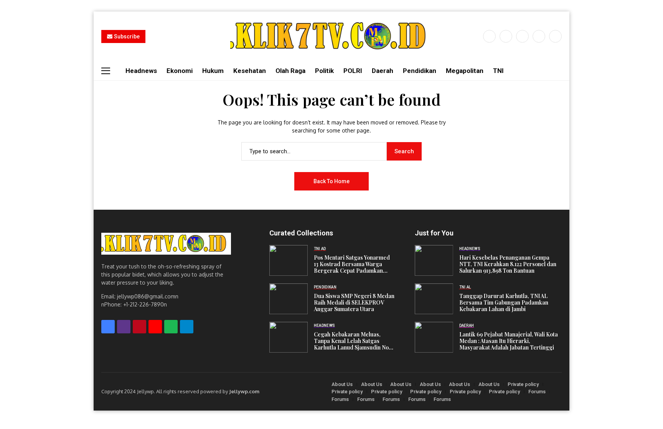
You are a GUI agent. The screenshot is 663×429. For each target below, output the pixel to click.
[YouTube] (555, 36)
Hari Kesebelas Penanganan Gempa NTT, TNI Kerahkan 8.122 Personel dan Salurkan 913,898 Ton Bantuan (507, 264)
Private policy (523, 384)
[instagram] (522, 36)
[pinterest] (539, 36)
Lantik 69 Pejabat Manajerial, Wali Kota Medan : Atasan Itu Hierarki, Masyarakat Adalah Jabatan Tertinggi (508, 341)
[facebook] (489, 36)
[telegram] (186, 326)
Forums (537, 391)
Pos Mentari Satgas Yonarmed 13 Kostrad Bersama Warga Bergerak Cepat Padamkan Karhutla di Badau (352, 264)
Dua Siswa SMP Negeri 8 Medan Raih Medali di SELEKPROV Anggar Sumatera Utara (354, 302)
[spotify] (171, 326)
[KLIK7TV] (166, 244)
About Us (342, 384)
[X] (506, 36)
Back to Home (331, 181)
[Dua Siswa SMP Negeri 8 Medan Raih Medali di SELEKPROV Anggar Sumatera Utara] (288, 298)
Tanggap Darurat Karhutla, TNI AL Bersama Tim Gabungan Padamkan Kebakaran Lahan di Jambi (503, 302)
